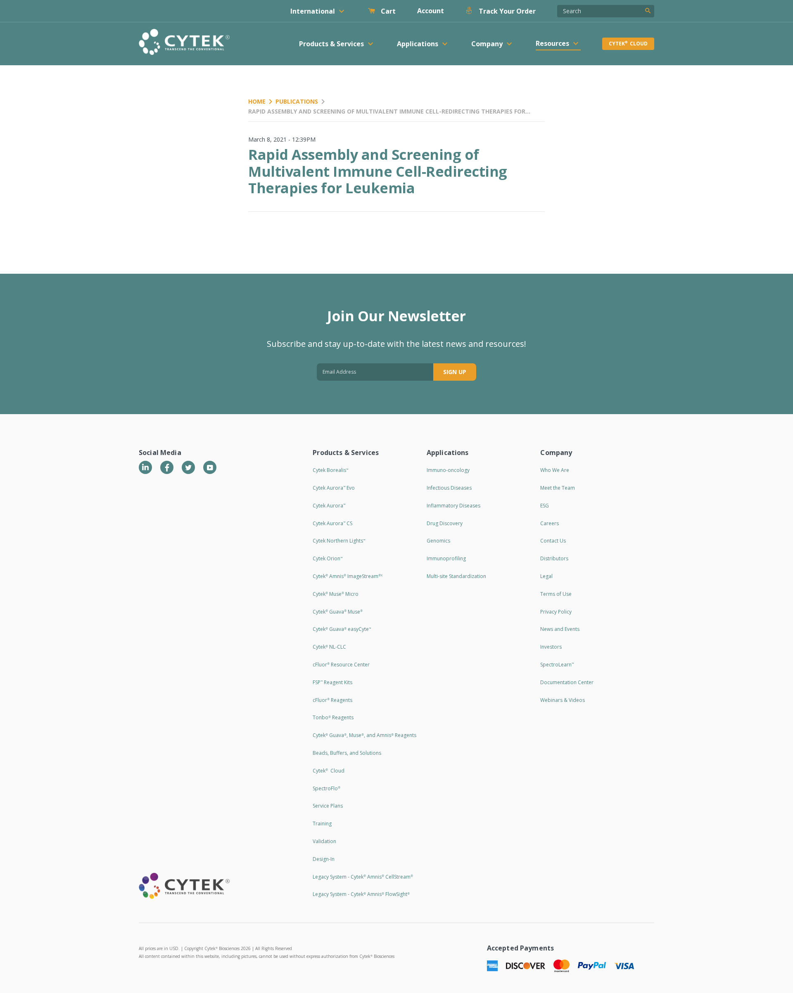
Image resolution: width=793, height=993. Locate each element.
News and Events (559, 629)
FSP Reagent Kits (332, 682)
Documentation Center (567, 682)
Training (322, 823)
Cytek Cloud (628, 43)
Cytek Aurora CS (332, 523)
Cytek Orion (327, 558)
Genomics (438, 540)
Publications (296, 101)
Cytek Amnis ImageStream (347, 576)
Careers (549, 523)
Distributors (554, 558)
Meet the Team (557, 487)
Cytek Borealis (330, 470)
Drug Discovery (445, 523)
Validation (324, 841)
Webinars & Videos (562, 700)
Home (257, 101)
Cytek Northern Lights (339, 540)
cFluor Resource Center (341, 664)
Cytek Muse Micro (336, 593)
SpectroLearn (557, 664)
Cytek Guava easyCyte (342, 629)
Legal (546, 576)
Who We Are (554, 470)
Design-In (324, 859)
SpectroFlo (326, 788)
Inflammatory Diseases (453, 505)
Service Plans (328, 805)
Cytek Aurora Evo (334, 487)
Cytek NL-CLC (329, 646)
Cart (387, 11)
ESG (544, 505)
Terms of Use (556, 593)
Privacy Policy (556, 611)
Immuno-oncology (448, 470)
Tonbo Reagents (333, 717)
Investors (551, 646)
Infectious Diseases (449, 487)
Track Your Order (506, 11)
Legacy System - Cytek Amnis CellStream (363, 876)
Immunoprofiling (446, 558)
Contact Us (553, 540)
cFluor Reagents (332, 700)
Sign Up (454, 372)
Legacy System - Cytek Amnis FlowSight (361, 894)
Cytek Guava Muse (338, 611)
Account (430, 10)
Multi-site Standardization (456, 576)
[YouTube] (209, 467)
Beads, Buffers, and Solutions (347, 752)
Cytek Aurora (329, 505)
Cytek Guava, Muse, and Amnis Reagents (364, 735)
